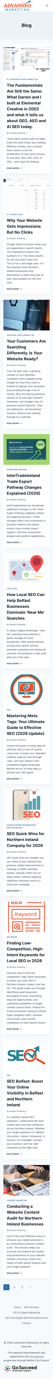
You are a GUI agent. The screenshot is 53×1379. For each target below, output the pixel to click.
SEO (8, 710)
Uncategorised (14, 828)
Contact (26, 1323)
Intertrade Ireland (17, 469)
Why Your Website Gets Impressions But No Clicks (24, 226)
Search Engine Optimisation (21, 825)
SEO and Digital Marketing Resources (26, 1317)
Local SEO (12, 589)
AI (8, 79)
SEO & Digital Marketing (26, 1312)
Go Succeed (37, 1356)
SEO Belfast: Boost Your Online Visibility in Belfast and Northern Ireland (25, 1093)
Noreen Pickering (17, 133)
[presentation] (26, 59)
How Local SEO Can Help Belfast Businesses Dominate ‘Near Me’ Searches (26, 606)
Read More (14, 168)
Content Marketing (17, 1200)
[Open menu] (47, 5)
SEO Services (31, 1307)
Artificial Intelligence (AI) (24, 79)
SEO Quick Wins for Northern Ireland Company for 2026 (25, 839)
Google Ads (16, 214)
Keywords (12, 937)
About (17, 1307)
